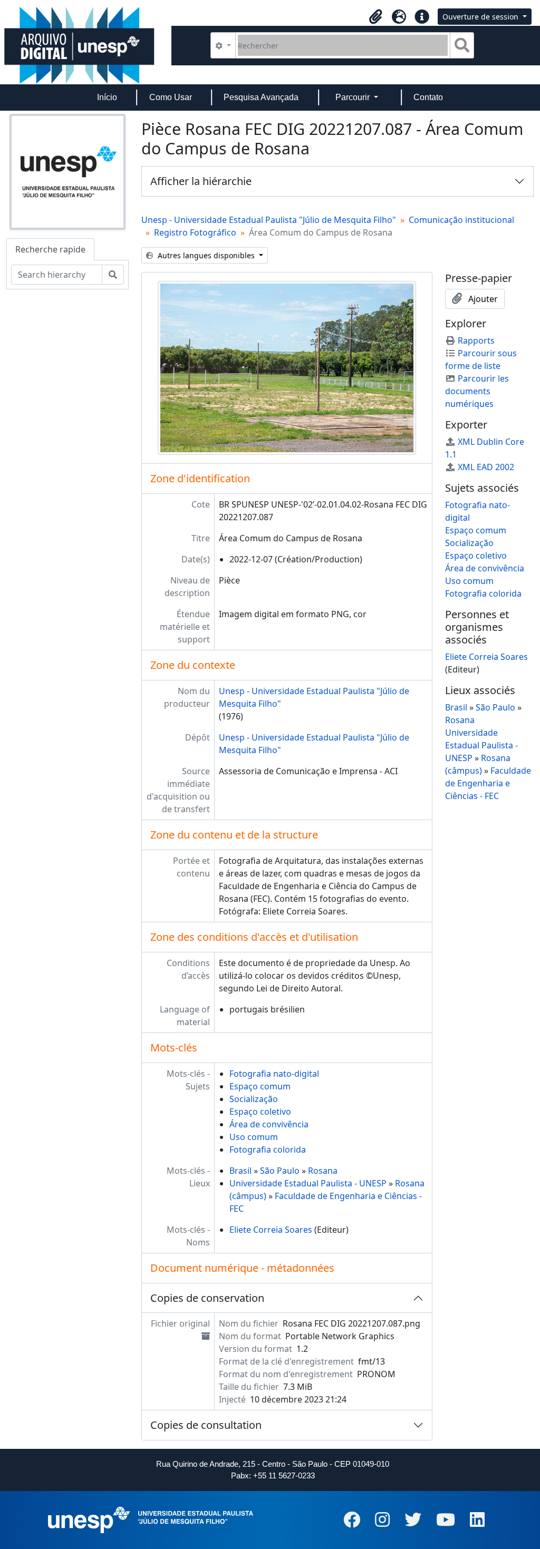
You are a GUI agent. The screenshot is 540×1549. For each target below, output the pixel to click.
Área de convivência (268, 1124)
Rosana (323, 1170)
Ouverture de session (481, 17)
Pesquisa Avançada (261, 97)
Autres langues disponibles (206, 255)
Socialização (253, 1099)
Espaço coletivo (260, 1111)
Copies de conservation (207, 1298)
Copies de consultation (206, 1425)
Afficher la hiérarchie (201, 181)
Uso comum (253, 1137)
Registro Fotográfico (195, 232)
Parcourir (353, 97)
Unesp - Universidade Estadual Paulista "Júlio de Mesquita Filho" (268, 220)
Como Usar (170, 97)
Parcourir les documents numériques (477, 391)
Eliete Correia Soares (270, 1229)
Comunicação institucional (461, 220)
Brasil (240, 1170)
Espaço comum (260, 1086)
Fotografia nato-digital (274, 1073)
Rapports (476, 340)
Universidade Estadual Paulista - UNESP (308, 1183)
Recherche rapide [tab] (50, 249)
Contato (428, 97)
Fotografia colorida (267, 1149)
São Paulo (280, 1170)
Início (107, 97)
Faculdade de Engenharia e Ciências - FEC (488, 783)
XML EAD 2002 (486, 467)
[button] (375, 16)
